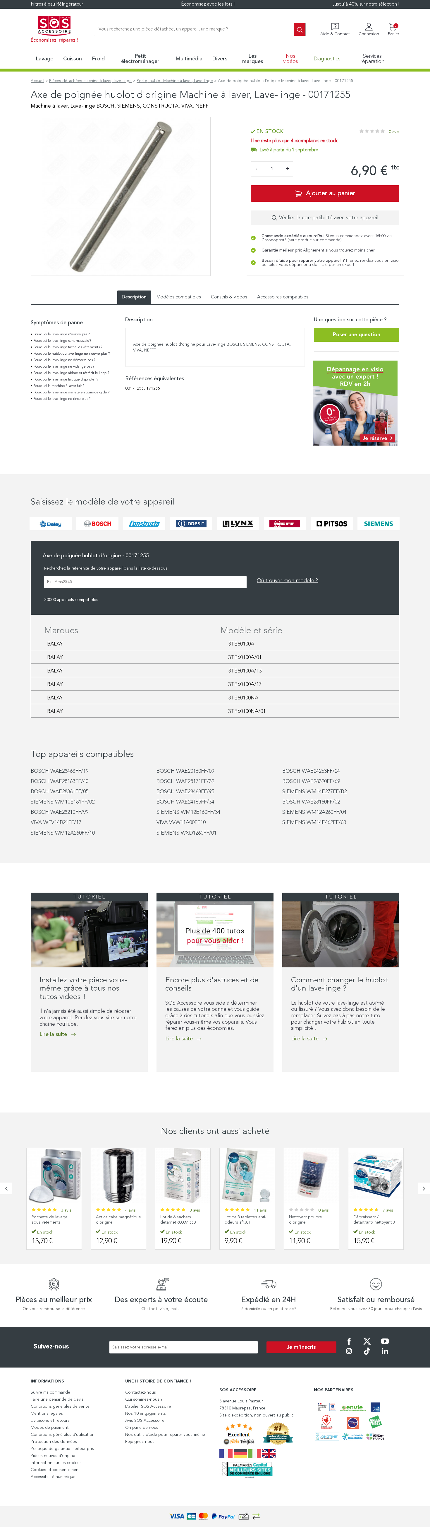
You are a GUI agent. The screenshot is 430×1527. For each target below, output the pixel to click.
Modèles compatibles (178, 297)
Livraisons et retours (50, 1421)
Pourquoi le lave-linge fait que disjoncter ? (66, 379)
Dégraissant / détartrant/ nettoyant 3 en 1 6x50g (374, 1222)
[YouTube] (385, 1345)
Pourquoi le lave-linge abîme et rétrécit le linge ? (71, 373)
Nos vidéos (290, 59)
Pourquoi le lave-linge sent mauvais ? (62, 341)
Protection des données (54, 1442)
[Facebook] (349, 1345)
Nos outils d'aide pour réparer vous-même (165, 1435)
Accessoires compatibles (282, 297)
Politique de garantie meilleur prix (62, 1449)
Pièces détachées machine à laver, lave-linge (90, 81)
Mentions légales (47, 1414)
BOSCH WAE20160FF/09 (185, 771)
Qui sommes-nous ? (144, 1399)
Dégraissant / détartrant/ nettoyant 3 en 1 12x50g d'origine (310, 1222)
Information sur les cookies (56, 1463)
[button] (32, 1083)
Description (134, 297)
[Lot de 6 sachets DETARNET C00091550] (118, 1175)
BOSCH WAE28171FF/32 (185, 781)
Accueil (37, 81)
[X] (367, 1345)
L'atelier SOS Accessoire (148, 1406)
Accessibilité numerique (53, 1477)
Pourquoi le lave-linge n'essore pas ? (62, 334)
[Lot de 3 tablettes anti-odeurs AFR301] (182, 1175)
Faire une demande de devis (57, 1399)
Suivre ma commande (50, 1392)
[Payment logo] (215, 1517)
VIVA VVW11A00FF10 (181, 822)
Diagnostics (327, 59)
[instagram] (349, 1355)
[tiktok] (367, 1355)
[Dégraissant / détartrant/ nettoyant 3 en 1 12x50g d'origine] (311, 1175)
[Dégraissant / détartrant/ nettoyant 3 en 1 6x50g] (375, 1175)
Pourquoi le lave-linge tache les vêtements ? (68, 347)
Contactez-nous (140, 1392)
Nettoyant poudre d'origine (241, 1219)
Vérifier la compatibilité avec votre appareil (329, 217)
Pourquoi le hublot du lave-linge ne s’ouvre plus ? (72, 354)
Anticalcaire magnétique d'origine (54, 1219)
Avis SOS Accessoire (144, 1421)
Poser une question (356, 334)
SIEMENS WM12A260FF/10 (63, 833)
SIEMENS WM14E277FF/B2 (314, 791)
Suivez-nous (51, 1346)
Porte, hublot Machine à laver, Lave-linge (175, 81)
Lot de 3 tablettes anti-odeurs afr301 (181, 1219)
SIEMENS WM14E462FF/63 (314, 822)
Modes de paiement (50, 1428)
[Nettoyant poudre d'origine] (247, 1175)
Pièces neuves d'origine (53, 1456)
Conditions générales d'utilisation (62, 1435)
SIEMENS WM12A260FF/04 (314, 812)
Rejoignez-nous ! (140, 1442)
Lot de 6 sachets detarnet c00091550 (113, 1219)
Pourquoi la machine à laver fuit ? (59, 386)
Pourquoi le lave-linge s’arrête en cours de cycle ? (71, 392)
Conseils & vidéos (229, 297)
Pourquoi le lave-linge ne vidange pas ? (64, 366)
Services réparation (372, 59)
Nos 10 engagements (145, 1414)
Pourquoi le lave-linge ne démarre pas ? (64, 360)
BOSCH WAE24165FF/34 (185, 802)
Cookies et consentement (55, 1470)
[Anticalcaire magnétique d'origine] (54, 1175)
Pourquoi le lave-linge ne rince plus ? (62, 399)
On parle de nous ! (142, 1428)
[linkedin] (385, 1355)
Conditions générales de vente (60, 1406)
